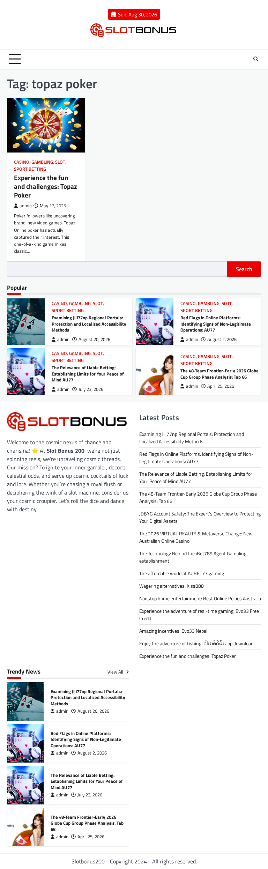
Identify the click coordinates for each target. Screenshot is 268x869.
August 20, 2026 (94, 339)
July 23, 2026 (91, 389)
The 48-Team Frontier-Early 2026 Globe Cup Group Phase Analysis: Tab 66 (219, 373)
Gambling (42, 162)
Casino (21, 162)
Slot (60, 162)
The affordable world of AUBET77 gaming (181, 573)
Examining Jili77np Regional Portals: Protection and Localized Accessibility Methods (89, 323)
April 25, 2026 (220, 386)
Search (244, 269)
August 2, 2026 (222, 339)
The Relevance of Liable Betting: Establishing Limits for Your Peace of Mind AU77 (88, 373)
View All (115, 671)
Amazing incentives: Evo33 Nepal (173, 630)
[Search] (256, 59)
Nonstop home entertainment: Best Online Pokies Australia (200, 598)
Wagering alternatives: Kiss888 (171, 585)
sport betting (30, 169)
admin (26, 205)
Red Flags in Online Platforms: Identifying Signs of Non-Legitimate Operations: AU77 (215, 323)
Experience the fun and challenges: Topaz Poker (45, 186)
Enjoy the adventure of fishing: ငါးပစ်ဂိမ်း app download (196, 643)
